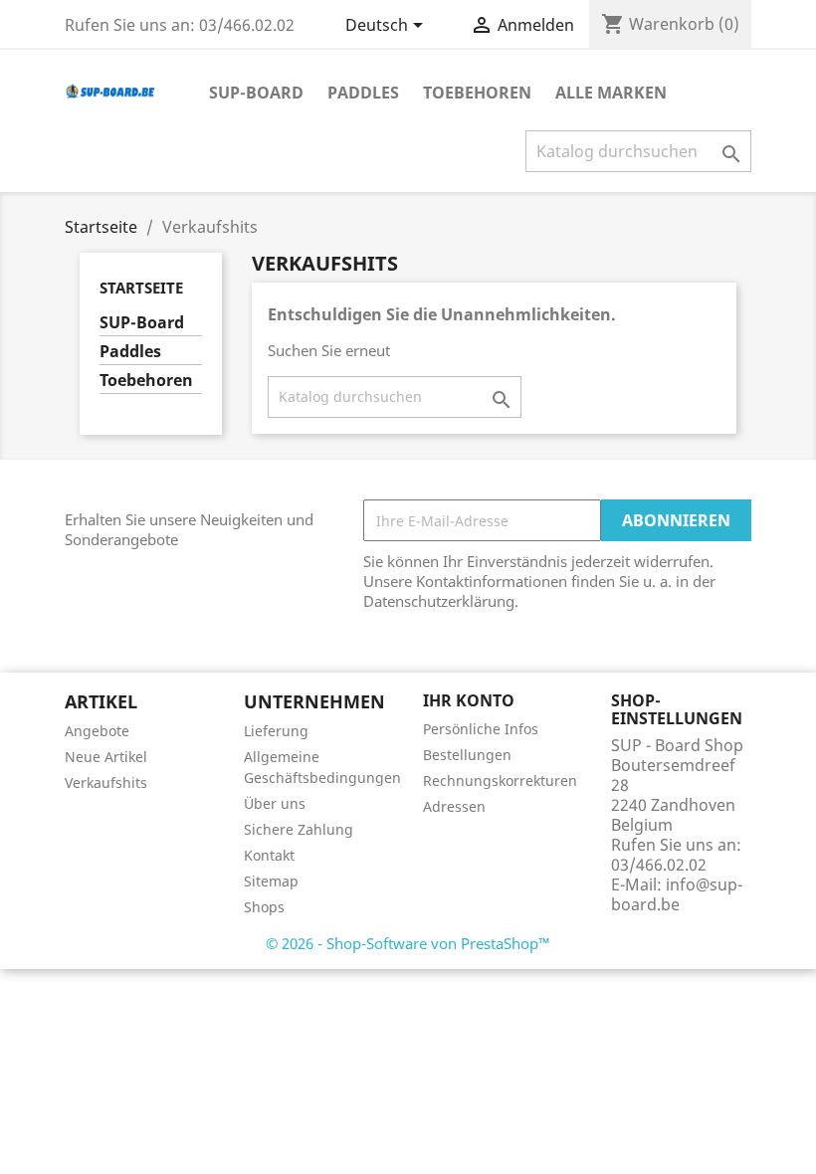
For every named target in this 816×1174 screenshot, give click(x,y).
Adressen (454, 806)
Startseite (141, 287)
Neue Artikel (106, 756)
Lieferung (276, 730)
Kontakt (269, 855)
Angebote (97, 730)
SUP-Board (256, 92)
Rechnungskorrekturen (500, 780)
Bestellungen (467, 754)
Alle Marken (611, 92)
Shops (264, 906)
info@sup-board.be (676, 894)
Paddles (363, 92)
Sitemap (271, 881)
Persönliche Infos (480, 728)
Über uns (275, 803)
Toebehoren (477, 92)
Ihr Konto (468, 700)
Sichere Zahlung (298, 829)
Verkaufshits (106, 782)
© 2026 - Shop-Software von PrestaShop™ (408, 943)
